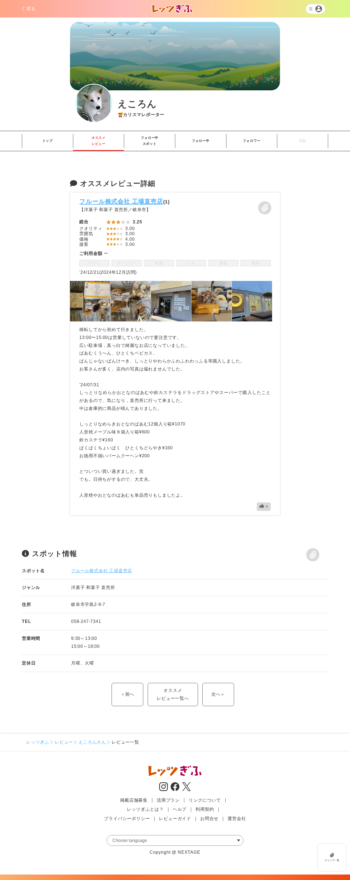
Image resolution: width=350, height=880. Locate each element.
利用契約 (205, 809)
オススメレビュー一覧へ (173, 694)
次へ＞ (218, 694)
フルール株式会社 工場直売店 (121, 201)
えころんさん (92, 742)
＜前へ (127, 694)
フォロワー (251, 141)
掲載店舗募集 (134, 800)
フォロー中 (200, 141)
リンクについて (205, 800)
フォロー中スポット (149, 141)
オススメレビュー (99, 141)
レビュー (64, 742)
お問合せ (209, 818)
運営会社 (237, 818)
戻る (31, 8)
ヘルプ (179, 809)
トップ (47, 141)
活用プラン (168, 800)
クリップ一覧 (332, 860)
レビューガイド (175, 818)
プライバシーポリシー (127, 818)
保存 (264, 207)
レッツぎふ (37, 742)
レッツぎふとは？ (145, 809)
